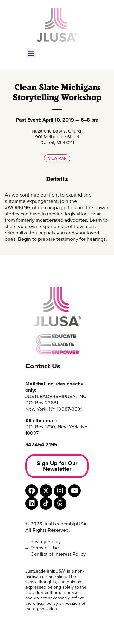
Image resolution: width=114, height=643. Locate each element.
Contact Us (42, 366)
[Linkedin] (31, 503)
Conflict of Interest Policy (58, 554)
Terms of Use (44, 548)
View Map (57, 158)
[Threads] (60, 503)
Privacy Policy (45, 541)
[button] (31, 53)
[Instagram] (60, 490)
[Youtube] (74, 490)
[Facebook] (31, 490)
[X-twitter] (46, 490)
